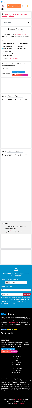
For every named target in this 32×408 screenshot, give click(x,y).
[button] (4, 5)
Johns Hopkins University (12, 230)
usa (13, 14)
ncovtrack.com (5, 380)
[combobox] (16, 290)
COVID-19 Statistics (13, 58)
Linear (9, 100)
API (16, 374)
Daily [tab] (7, 282)
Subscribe (27, 294)
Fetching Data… (14, 96)
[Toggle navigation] (2, 9)
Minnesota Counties (20, 34)
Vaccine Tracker (16, 372)
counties (4, 16)
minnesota (24, 14)
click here (4, 38)
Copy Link (5, 68)
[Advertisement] (16, 85)
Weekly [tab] (24, 282)
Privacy (16, 360)
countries (7, 14)
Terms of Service (16, 362)
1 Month (23, 100)
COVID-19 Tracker (16, 370)
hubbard (11, 16)
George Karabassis (13, 322)
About (16, 359)
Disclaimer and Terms (19, 401)
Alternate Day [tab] (15, 282)
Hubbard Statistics (15, 29)
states (17, 14)
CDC (6, 226)
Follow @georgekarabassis (20, 74)
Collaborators (16, 364)
